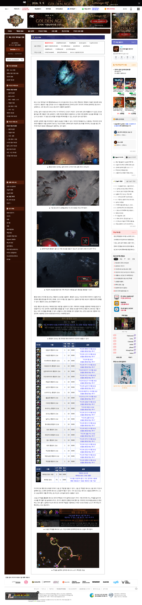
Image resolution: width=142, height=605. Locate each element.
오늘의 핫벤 (10, 190)
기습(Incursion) (93, 43)
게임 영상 (9, 233)
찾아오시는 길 (96, 589)
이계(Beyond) (59, 49)
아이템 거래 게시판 (12, 116)
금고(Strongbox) (70, 49)
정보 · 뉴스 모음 (11, 70)
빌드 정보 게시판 (11, 149)
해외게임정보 (10, 229)
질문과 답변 (11, 93)
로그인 (125, 9)
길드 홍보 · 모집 (12, 106)
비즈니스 (43, 589)
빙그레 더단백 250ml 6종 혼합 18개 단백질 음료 (125, 249)
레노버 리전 (10, 243)
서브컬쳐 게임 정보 (12, 236)
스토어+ (134, 65)
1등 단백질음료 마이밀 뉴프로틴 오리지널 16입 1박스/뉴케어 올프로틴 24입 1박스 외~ (125, 236)
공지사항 (105, 589)
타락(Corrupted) (49, 52)
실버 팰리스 (10, 246)
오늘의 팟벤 (10, 193)
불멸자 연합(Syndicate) (51, 46)
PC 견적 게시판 (11, 200)
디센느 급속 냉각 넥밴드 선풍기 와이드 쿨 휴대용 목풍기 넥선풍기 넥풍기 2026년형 (125, 243)
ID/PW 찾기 (18, 54)
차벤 (8, 219)
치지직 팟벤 (10, 77)
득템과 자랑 (11, 103)
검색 (22, 59)
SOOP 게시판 (10, 80)
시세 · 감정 (11, 136)
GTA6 (8, 259)
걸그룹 (8, 223)
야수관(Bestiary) (65, 46)
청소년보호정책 (73, 589)
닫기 (38, 592)
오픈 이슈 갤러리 (11, 186)
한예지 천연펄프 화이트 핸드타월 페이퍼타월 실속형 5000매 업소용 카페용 (125, 246)
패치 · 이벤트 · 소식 (13, 99)
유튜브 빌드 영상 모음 (12, 73)
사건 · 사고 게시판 (11, 152)
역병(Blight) (72, 43)
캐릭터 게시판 (10, 113)
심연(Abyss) (86, 46)
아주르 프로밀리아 (12, 253)
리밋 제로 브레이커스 (12, 249)
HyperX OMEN (11, 239)
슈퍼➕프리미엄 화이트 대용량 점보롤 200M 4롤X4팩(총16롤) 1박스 (125, 239)
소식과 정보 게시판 (12, 142)
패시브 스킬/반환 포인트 (77, 52)
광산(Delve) (76, 46)
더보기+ (133, 42)
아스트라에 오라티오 (12, 256)
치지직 (8, 216)
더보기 (130, 357)
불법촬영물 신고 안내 (84, 589)
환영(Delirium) (49, 43)
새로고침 (132, 151)
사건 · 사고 (11, 109)
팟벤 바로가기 (10, 213)
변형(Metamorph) (61, 43)
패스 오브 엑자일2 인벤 (16, 37)
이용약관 (51, 589)
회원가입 (10, 54)
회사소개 (36, 589)
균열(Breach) (48, 49)
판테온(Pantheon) (62, 52)
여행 (8, 226)
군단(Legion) (82, 43)
